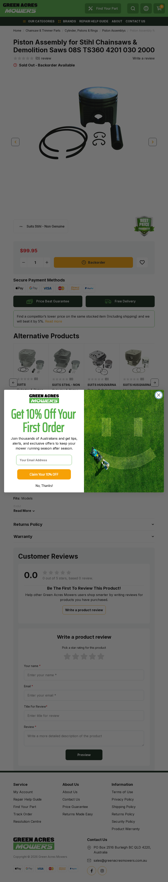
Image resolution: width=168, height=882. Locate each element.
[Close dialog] (158, 395)
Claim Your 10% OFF (44, 474)
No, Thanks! (44, 485)
